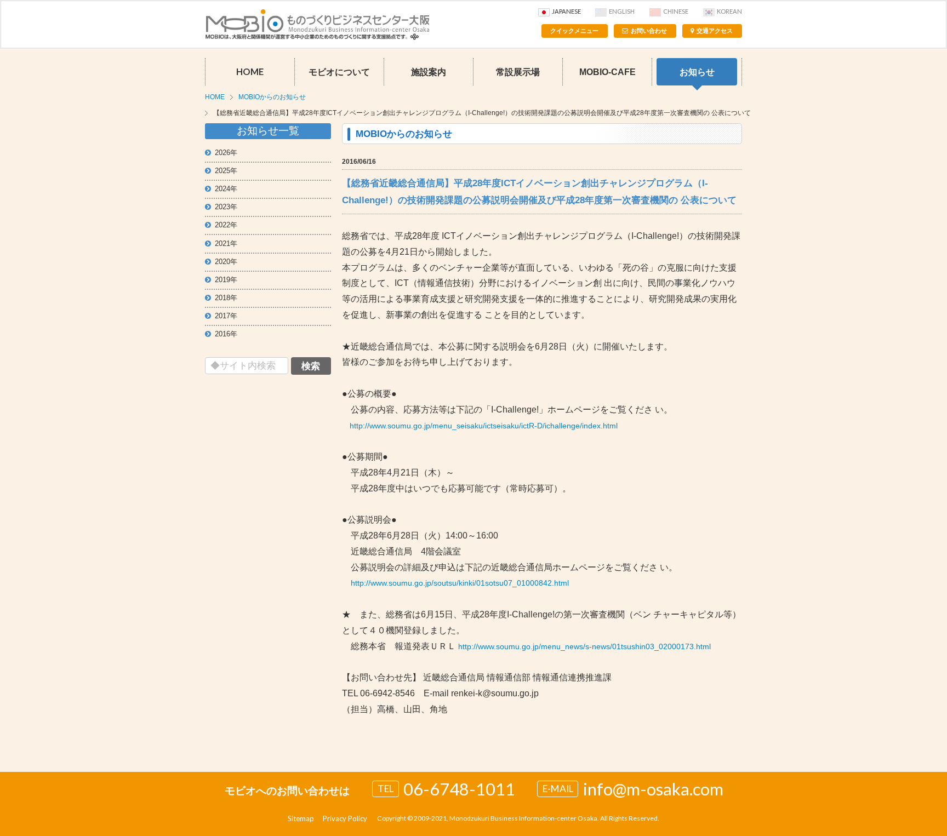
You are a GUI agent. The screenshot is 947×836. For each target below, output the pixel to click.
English (622, 11)
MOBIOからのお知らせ (272, 97)
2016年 (226, 334)
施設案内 (428, 72)
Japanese (566, 11)
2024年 (226, 189)
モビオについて (339, 72)
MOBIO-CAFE (607, 72)
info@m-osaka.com (653, 788)
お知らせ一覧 (268, 130)
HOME (250, 71)
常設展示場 (518, 72)
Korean (729, 11)
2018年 (226, 298)
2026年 (226, 152)
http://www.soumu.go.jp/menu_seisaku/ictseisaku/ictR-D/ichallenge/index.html (484, 425)
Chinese (675, 11)
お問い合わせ (649, 30)
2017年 (226, 316)
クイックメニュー (574, 30)
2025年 (226, 171)
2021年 (226, 243)
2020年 (226, 261)
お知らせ (697, 72)
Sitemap (301, 818)
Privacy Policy (345, 818)
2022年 (226, 225)
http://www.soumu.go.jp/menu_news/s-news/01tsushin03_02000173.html (584, 646)
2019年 (226, 280)
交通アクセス (715, 30)
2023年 (226, 207)
